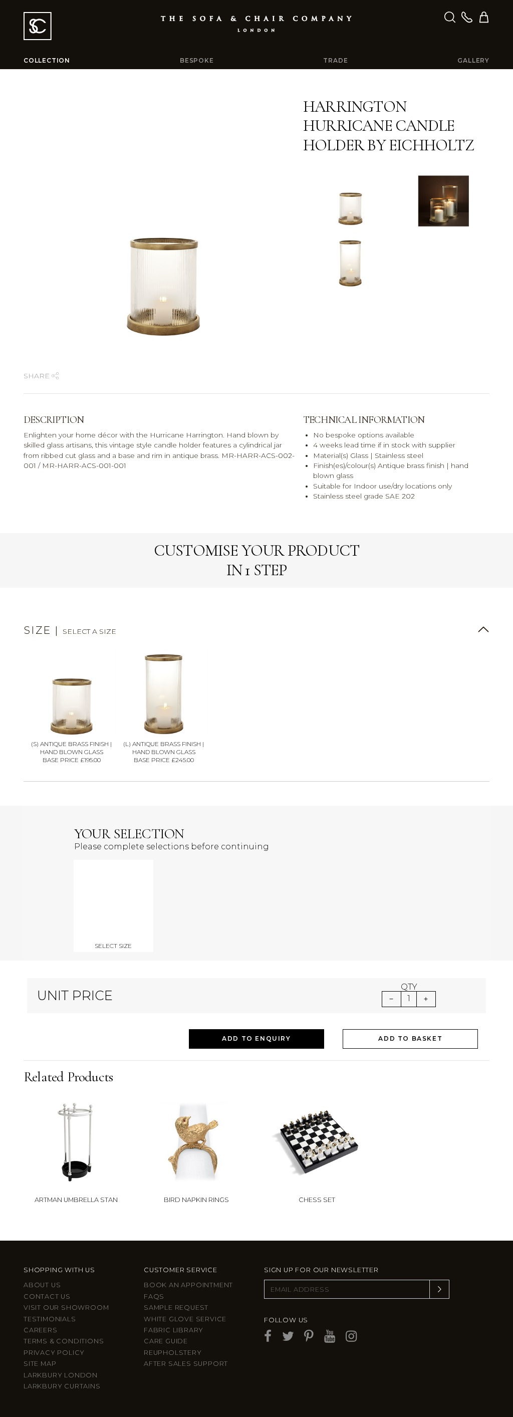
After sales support (186, 1363)
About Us (42, 1285)
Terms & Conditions (64, 1341)
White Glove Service (185, 1319)
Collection (47, 60)
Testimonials (50, 1319)
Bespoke (197, 60)
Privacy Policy (54, 1352)
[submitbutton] (439, 1289)
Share (38, 375)
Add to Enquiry (256, 1038)
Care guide (166, 1341)
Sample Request (176, 1307)
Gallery (473, 60)
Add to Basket (410, 1038)
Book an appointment (188, 1285)
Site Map (40, 1363)
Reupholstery (173, 1352)
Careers (41, 1330)
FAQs (154, 1296)
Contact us (47, 1296)
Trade (335, 60)
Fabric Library (173, 1330)
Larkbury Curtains (62, 1386)
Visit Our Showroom (66, 1307)
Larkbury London (61, 1375)
